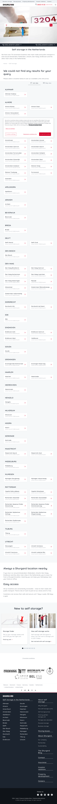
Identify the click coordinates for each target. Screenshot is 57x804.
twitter (25, 690)
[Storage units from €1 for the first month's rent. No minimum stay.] (28, 45)
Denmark (12, 684)
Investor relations (41, 1)
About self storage (42, 701)
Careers (49, 1)
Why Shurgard (42, 705)
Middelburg (10, 461)
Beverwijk (10, 213)
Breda (8, 225)
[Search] (51, 25)
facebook (21, 690)
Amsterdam (7, 712)
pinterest (32, 690)
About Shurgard (45, 736)
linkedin (35, 690)
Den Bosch (10, 251)
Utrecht (9, 542)
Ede (6, 315)
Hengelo (9, 398)
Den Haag (9, 264)
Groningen (10, 359)
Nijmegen (9, 474)
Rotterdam (10, 487)
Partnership (41, 743)
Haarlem (9, 372)
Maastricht (10, 449)
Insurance (42, 762)
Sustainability (42, 746)
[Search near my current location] (6, 25)
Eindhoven (10, 327)
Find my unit (7, 639)
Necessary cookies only (30, 134)
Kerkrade (9, 436)
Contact (41, 757)
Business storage (7, 1)
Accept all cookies (45, 134)
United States (19, 687)
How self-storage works (45, 708)
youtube (28, 690)
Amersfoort (7, 709)
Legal (17, 798)
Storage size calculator (45, 720)
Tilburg (9, 529)
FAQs (13, 798)
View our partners (10, 128)
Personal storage (43, 723)
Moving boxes (17, 1)
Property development (28, 1)
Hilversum (10, 410)
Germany (25, 684)
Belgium (5, 684)
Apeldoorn (10, 187)
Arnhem (9, 200)
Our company (42, 739)
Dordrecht (10, 302)
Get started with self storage (40, 641)
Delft (8, 238)
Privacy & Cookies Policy (26, 798)
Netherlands (39, 684)
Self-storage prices (44, 712)
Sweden (31, 684)
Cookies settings (11, 134)
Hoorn (8, 423)
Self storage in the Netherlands (16, 700)
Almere (8, 102)
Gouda (8, 347)
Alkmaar (9, 89)
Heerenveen (11, 385)
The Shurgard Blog (44, 752)
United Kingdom (9, 687)
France (19, 684)
